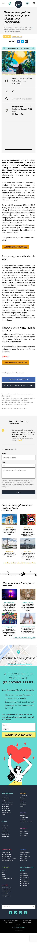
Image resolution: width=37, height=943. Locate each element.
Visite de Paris (23, 802)
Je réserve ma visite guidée (15, 247)
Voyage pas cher (24, 854)
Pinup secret (18, 930)
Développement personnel (8, 878)
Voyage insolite (23, 858)
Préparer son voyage (24, 852)
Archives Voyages (24, 881)
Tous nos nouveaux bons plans (24, 638)
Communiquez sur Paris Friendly (10, 920)
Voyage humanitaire (24, 856)
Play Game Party (5, 798)
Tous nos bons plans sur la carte (20, 664)
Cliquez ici (8, 396)
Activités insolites (24, 796)
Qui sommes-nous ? (10, 922)
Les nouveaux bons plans (7, 804)
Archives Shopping (24, 883)
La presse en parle (6, 810)
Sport (21, 800)
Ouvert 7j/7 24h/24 (6, 896)
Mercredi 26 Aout (5, 830)
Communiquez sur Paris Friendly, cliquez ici (15, 408)
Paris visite (28, 27)
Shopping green (23, 835)
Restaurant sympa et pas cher (9, 858)
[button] (10, 3)
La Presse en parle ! (27, 920)
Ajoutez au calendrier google (20, 385)
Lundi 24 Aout (5, 826)
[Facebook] (18, 41)
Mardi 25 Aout (5, 828)
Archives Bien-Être (24, 879)
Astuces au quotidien (28, 626)
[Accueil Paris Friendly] (18, 4)
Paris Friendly (8, 27)
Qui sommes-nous (6, 808)
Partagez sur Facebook (18, 379)
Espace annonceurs (6, 812)
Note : (3, 462)
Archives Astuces (24, 885)
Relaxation (4, 870)
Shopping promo (24, 833)
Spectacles (22, 798)
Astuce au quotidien (6, 887)
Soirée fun (22, 819)
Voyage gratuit (23, 860)
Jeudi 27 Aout (5, 832)
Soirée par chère (24, 817)
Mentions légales (27, 922)
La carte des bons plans (7, 802)
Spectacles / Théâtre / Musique (9, 627)
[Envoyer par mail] (26, 41)
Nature (21, 806)
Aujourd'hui (4, 824)
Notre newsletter (5, 806)
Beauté (3, 874)
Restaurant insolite (6, 854)
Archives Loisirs (23, 873)
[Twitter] (22, 41)
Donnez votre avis (17, 36)
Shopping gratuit (24, 831)
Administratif (5, 894)
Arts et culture (9, 602)
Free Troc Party (5, 796)
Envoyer (18, 492)
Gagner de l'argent (6, 889)
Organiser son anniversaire (26, 821)
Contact (3, 814)
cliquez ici (28, 99)
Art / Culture (23, 804)
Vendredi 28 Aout (5, 834)
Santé (3, 872)
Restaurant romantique (7, 860)
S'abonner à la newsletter (18, 735)
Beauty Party (5, 800)
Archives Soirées (24, 875)
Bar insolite (22, 815)
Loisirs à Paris (18, 27)
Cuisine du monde (6, 852)
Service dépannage (6, 892)
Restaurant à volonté (6, 856)
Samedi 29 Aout (5, 836)
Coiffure (3, 876)
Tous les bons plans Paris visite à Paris (20, 563)
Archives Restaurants (25, 877)
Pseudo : (4, 453)
